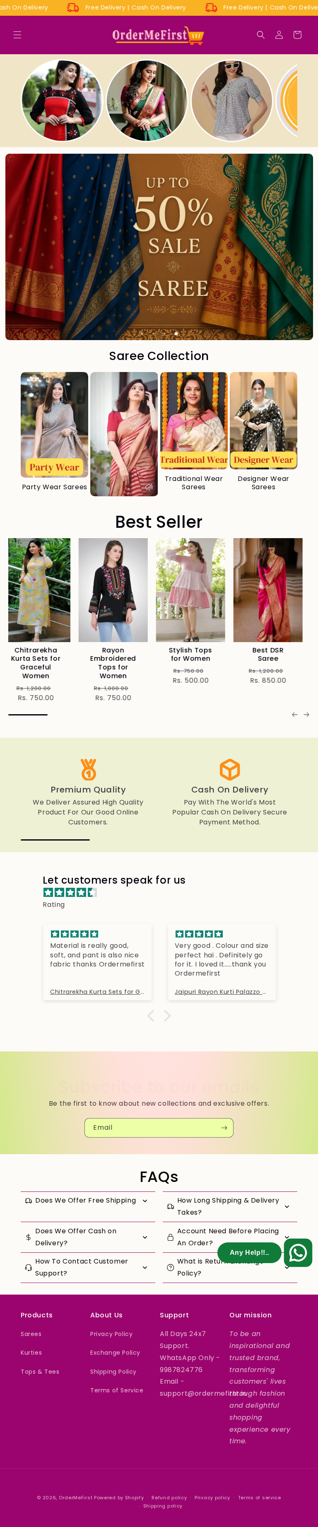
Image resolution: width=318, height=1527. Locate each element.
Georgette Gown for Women (275, 659)
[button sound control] (149, 487)
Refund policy (169, 1497)
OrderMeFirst (75, 1497)
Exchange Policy (115, 1352)
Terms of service (259, 1497)
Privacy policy (212, 1497)
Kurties (31, 1352)
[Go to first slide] (306, 714)
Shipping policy (163, 1506)
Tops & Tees (40, 1372)
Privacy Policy (111, 1334)
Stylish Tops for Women (43, 654)
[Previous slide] (295, 714)
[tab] (142, 334)
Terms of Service (117, 1390)
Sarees (31, 1334)
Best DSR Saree (120, 654)
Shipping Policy (113, 1372)
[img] (163, 893)
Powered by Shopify (119, 1497)
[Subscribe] (224, 1128)
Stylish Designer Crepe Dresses (198, 659)
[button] (17, 35)
